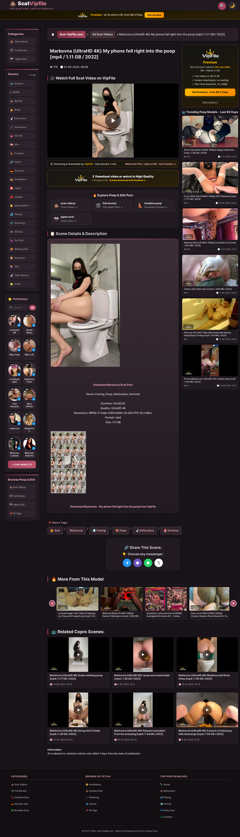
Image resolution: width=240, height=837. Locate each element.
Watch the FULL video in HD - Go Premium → (150, 163)
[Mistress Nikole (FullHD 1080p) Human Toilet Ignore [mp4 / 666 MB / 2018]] (122, 599)
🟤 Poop (120, 530)
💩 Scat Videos (17, 487)
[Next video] (233, 603)
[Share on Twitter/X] (158, 563)
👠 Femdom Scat (20, 797)
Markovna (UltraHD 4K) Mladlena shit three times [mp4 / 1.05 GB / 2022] (204, 677)
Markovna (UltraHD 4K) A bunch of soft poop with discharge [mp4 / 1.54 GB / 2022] (205, 732)
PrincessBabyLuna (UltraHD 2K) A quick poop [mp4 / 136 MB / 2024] (210, 380)
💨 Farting (99, 530)
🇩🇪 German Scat (19, 803)
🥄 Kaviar (165, 784)
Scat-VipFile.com (71, 34)
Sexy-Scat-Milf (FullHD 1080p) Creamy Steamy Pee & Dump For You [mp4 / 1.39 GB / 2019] (209, 616)
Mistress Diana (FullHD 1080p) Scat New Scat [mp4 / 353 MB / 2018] (210, 244)
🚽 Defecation (145, 530)
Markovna (76, 530)
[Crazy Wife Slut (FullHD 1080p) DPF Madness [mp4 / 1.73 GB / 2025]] (210, 177)
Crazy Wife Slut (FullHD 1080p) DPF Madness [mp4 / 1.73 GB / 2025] (210, 197)
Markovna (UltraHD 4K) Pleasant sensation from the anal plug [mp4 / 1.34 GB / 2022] (139, 732)
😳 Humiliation (93, 784)
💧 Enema (91, 803)
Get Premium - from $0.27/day (210, 92)
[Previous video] (52, 603)
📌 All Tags (15, 513)
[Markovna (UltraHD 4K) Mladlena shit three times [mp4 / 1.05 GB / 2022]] (207, 654)
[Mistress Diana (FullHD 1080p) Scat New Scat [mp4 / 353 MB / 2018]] (210, 224)
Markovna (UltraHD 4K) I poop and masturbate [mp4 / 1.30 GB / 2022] (142, 677)
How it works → (210, 102)
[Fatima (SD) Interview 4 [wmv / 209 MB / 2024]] (210, 270)
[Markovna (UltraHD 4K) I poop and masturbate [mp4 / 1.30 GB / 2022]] (143, 654)
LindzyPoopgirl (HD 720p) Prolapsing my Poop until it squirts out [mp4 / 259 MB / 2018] (77, 616)
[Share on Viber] (137, 563)
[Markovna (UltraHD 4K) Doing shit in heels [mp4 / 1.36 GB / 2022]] (78, 710)
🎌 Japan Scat (17, 504)
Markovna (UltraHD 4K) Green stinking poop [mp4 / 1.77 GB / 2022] (76, 677)
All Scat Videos (102, 34)
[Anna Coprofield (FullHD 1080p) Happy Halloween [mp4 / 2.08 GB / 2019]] (210, 131)
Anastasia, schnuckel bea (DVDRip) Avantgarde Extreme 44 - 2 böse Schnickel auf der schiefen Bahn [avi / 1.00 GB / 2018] (165, 617)
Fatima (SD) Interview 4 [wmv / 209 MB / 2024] (208, 289)
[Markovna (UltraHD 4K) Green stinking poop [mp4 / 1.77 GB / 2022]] (78, 654)
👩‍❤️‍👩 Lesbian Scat (94, 790)
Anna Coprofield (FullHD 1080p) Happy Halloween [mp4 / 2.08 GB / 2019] (209, 151)
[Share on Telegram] (127, 563)
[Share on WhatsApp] (148, 563)
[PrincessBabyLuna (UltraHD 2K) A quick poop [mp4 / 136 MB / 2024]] (210, 360)
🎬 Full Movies (17, 496)
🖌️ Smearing (92, 797)
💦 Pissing (165, 797)
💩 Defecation (167, 790)
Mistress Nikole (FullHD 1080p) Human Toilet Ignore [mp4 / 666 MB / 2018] (121, 616)
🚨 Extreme (171, 530)
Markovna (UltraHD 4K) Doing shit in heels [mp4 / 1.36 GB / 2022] (75, 732)
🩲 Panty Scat (167, 810)
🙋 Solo (55, 530)
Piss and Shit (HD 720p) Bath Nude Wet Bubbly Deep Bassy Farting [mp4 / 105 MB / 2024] (207, 334)
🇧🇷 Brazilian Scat (20, 810)
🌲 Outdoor (166, 816)
